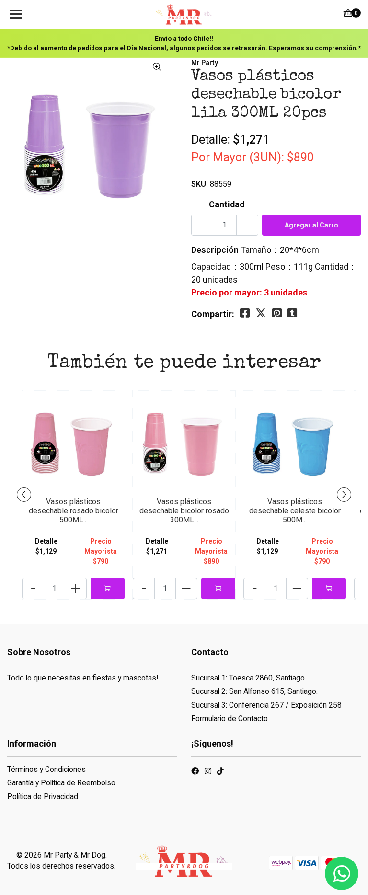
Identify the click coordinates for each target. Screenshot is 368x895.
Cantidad (226, 204)
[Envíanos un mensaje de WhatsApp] (341, 873)
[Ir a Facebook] (195, 773)
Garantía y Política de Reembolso (61, 782)
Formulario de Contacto (229, 718)
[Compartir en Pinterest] (277, 313)
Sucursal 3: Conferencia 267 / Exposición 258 (266, 705)
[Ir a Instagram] (208, 773)
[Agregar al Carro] (108, 588)
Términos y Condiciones (46, 769)
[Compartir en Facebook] (245, 313)
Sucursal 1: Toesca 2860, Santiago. (248, 677)
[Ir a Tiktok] (220, 773)
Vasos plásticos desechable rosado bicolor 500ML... (73, 510)
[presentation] (24, 494)
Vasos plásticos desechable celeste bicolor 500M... (295, 510)
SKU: (199, 184)
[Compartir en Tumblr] (292, 313)
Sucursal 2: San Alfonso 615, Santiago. (254, 691)
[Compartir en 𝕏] (260, 313)
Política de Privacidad (42, 796)
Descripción (215, 250)
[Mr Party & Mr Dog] (184, 14)
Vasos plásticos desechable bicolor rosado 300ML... (184, 510)
